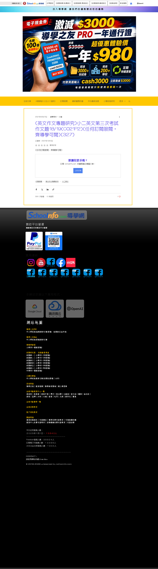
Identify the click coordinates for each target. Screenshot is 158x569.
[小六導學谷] (98, 273)
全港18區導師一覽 (33, 402)
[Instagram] (31, 262)
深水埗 (59, 394)
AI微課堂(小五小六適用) (46, 101)
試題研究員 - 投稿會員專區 (37, 353)
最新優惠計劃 (77, 101)
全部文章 (27, 101)
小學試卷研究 (109, 101)
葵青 (28, 397)
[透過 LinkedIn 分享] (47, 189)
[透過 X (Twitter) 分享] (42, 189)
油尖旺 (86, 394)
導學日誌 (30, 386)
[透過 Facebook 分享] (36, 189)
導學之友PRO (31, 329)
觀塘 (80, 394)
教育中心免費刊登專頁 (35, 422)
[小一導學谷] (42, 273)
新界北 (68, 397)
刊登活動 (70, 422)
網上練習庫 (62, 386)
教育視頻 (39, 386)
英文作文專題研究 (52, 181)
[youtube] (41, 262)
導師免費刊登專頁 (56, 420)
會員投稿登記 (31, 420)
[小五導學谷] (87, 273)
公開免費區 (31, 376)
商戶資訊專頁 (31, 412)
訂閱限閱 (64, 101)
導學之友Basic (31, 337)
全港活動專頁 (31, 407)
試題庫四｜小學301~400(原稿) (38, 363)
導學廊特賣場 (50, 386)
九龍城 (66, 394)
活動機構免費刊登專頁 (56, 422)
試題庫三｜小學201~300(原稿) (38, 360)
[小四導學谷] (76, 273)
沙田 (39, 397)
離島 (74, 397)
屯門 (56, 397)
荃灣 (34, 397)
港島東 (29, 394)
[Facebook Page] (60, 262)
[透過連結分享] (53, 189)
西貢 (50, 397)
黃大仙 (73, 394)
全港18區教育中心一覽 (35, 391)
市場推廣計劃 (70, 420)
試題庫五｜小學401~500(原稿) (38, 365)
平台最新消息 (93, 101)
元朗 (61, 397)
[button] (50, 3)
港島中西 (45, 394)
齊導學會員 (31, 345)
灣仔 (52, 394)
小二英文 (65, 181)
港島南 (36, 394)
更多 (121, 101)
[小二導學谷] (53, 273)
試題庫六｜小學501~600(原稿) (38, 368)
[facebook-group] (51, 262)
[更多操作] (119, 116)
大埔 (45, 397)
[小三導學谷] (64, 273)
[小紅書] (70, 262)
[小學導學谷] (30, 273)
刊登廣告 (43, 420)
